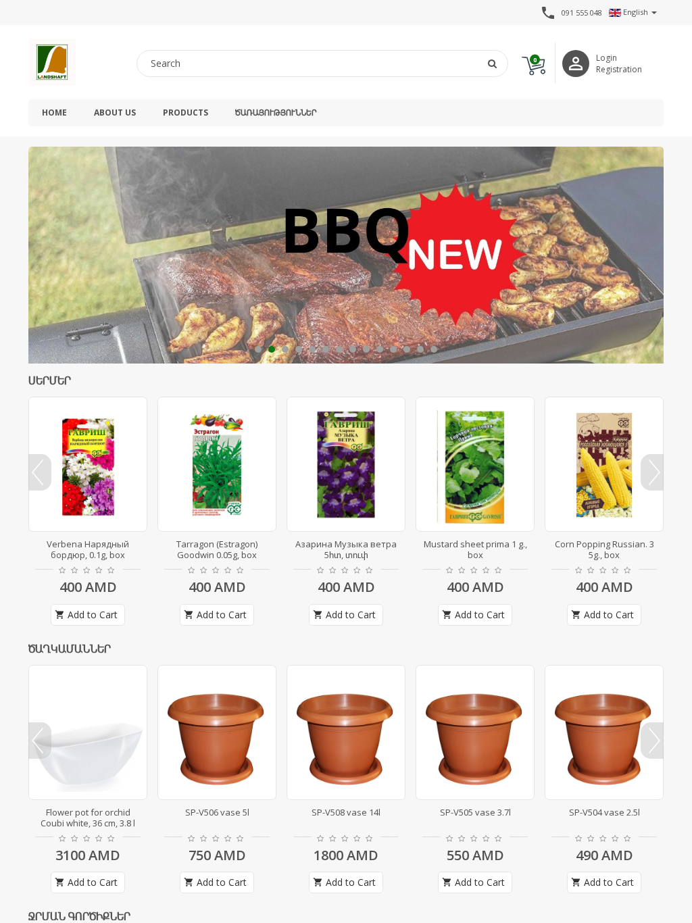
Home (54, 112)
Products (185, 112)
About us (115, 112)
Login (606, 58)
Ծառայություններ (275, 112)
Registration (619, 69)
